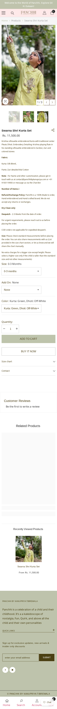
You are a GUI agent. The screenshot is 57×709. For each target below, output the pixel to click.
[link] (28, 508)
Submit (47, 657)
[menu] (3, 13)
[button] (46, 102)
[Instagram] (12, 670)
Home (5, 20)
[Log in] (44, 13)
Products (16, 20)
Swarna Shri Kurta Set (28, 566)
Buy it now (28, 351)
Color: (24, 301)
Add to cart (28, 339)
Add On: (10, 282)
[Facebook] (5, 670)
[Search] (12, 13)
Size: (12, 264)
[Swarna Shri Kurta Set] (29, 549)
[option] (28, 65)
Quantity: (7, 322)
